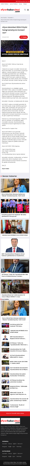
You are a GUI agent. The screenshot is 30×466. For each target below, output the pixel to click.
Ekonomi (20, 443)
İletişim (25, 4)
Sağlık (9, 446)
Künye (20, 4)
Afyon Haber (5, 168)
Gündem (4, 443)
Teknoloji (18, 446)
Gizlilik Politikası (4, 4)
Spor (14, 446)
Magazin (4, 446)
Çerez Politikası (14, 4)
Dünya (10, 443)
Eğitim (15, 443)
